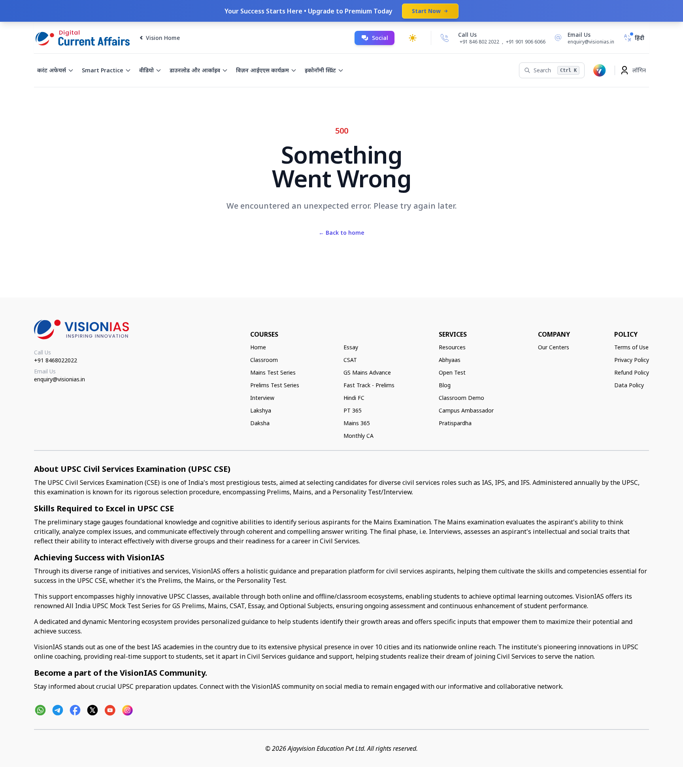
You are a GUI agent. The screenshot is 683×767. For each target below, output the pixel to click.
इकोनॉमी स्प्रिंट (320, 70)
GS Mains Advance (367, 372)
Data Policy (629, 385)
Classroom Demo (461, 397)
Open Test (452, 372)
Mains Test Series (273, 372)
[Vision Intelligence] (599, 70)
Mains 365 (356, 423)
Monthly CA (358, 435)
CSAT (350, 360)
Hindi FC (353, 397)
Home (258, 347)
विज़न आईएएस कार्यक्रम (262, 70)
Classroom (264, 360)
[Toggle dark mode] (412, 38)
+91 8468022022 (55, 360)
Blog (445, 385)
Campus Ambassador (466, 410)
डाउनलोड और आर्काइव (195, 70)
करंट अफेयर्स (51, 70)
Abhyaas (449, 360)
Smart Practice (102, 70)
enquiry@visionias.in (59, 379)
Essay (350, 347)
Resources (452, 347)
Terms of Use (631, 347)
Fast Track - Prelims (368, 385)
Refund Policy (631, 372)
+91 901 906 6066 (525, 41)
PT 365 (352, 410)
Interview (262, 397)
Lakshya (260, 410)
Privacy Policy (631, 360)
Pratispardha (455, 423)
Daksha (260, 423)
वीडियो (146, 70)
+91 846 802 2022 (479, 42)
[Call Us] (445, 38)
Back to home (341, 232)
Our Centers (553, 347)
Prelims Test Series (274, 385)
